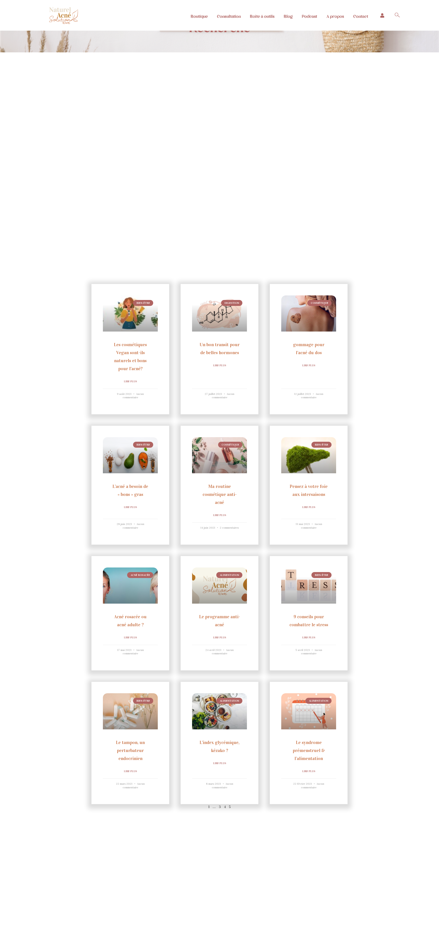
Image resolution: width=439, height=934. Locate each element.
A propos (335, 16)
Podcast (309, 16)
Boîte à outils (262, 16)
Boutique (199, 16)
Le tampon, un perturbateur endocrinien (130, 750)
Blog (288, 16)
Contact (360, 16)
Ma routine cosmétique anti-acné (220, 494)
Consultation (229, 16)
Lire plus (130, 381)
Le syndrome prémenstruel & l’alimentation (309, 750)
